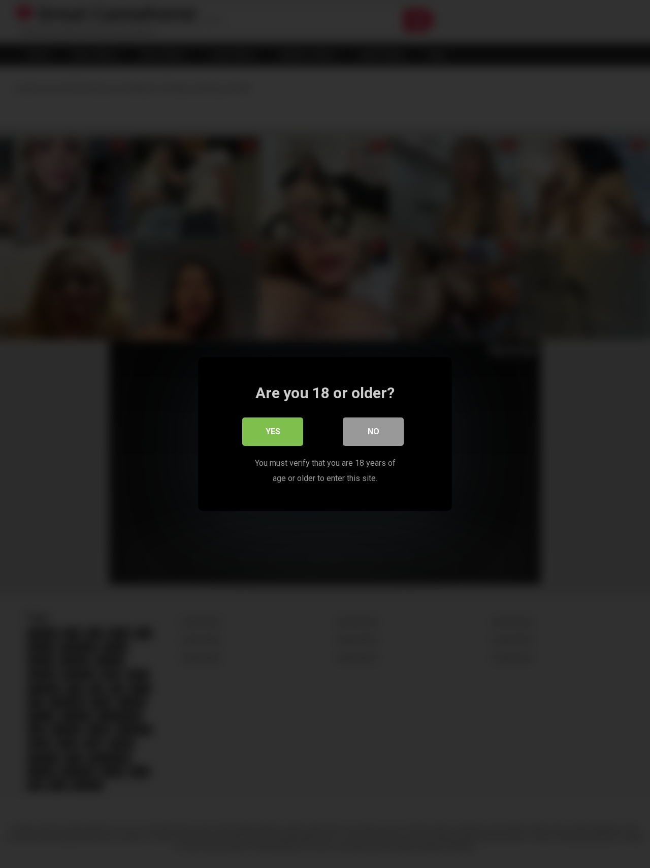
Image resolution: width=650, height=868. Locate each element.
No (373, 431)
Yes (273, 431)
